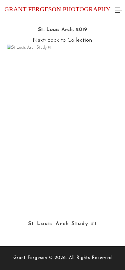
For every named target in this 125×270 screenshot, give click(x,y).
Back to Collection (69, 40)
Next (39, 40)
